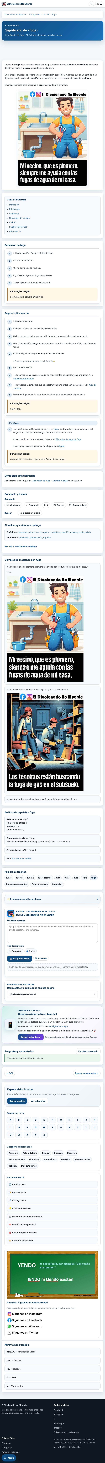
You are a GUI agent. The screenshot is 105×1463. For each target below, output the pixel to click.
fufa (58, 877)
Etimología (14, 209)
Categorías (34, 14)
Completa (16, 951)
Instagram (58, 1414)
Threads (58, 1427)
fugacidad (57, 884)
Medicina (65, 1159)
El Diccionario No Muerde (66, 1432)
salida (88, 532)
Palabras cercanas (18, 227)
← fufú (9, 1073)
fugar (56, 429)
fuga (54, 14)
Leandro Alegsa (60, 480)
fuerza (30, 877)
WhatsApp (59, 1423)
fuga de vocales (40, 884)
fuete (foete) (44, 877)
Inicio (56, 1447)
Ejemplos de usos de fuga (68, 439)
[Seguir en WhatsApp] (25, 1326)
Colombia (48, 361)
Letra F (46, 14)
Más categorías (29, 1166)
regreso (47, 537)
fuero (9, 877)
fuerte (19, 877)
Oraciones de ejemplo (19, 218)
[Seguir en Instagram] (25, 1314)
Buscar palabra (17, 1101)
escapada (44, 532)
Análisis (13, 222)
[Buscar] (91, 3)
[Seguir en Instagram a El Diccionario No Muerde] (52, 1275)
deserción (34, 532)
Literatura (34, 1159)
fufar (67, 877)
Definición (14, 204)
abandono (23, 532)
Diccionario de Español (15, 14)
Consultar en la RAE (21, 858)
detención (24, 537)
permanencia (36, 537)
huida (81, 532)
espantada (55, 532)
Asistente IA (15, 231)
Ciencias (58, 1153)
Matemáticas (50, 1159)
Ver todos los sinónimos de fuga (20, 546)
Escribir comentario (88, 1051)
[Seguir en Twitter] (25, 1332)
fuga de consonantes (23, 378)
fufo (76, 877)
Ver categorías (38, 1101)
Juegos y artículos (10, 1452)
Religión (13, 1166)
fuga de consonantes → (87, 1073)
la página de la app (58, 1026)
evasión (65, 532)
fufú (85, 877)
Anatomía (13, 1153)
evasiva (74, 532)
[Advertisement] (52, 49)
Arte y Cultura (30, 1153)
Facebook (58, 1410)
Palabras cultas (82, 1159)
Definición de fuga (41, 480)
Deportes (72, 1153)
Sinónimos (14, 213)
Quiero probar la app (30, 1037)
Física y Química (17, 1159)
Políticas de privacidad (70, 1447)
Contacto (6, 1443)
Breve (32, 951)
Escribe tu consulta (16, 921)
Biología (45, 1153)
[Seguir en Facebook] (25, 1320)
